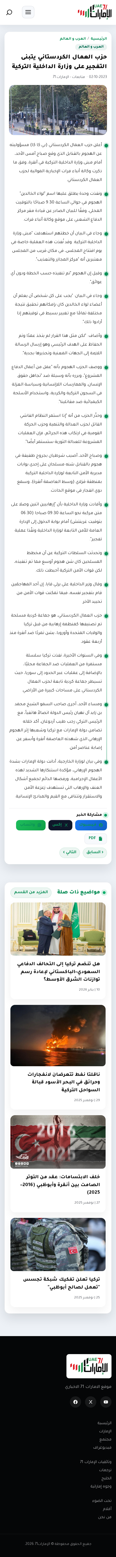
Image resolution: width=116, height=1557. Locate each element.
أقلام (107, 1509)
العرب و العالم (73, 39)
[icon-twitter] (90, 1402)
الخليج (106, 1479)
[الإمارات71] (94, 12)
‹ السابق (94, 852)
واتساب (27, 825)
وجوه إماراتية (101, 1487)
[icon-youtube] (105, 1402)
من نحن (104, 1517)
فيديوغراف (102, 1448)
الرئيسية (99, 39)
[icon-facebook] (75, 1402)
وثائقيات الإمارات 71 (95, 1462)
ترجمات (105, 1470)
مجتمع (105, 1440)
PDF (92, 839)
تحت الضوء (101, 1501)
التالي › (69, 852)
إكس (57, 825)
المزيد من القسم (31, 892)
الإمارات (105, 1432)
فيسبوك (87, 825)
